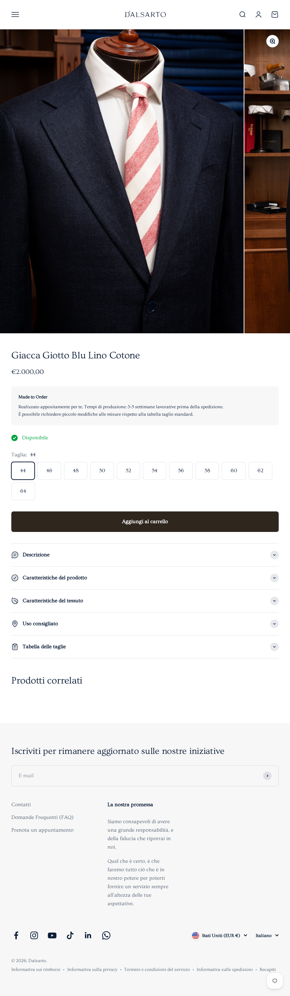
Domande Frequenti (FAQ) (42, 817)
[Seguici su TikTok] (70, 935)
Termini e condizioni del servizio (157, 969)
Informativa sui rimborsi (35, 969)
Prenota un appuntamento (42, 830)
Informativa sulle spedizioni (225, 969)
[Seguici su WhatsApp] (106, 935)
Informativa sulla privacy (92, 969)
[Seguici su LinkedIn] (88, 935)
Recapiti (268, 969)
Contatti (21, 805)
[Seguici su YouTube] (52, 935)
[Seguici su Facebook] (16, 935)
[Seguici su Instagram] (34, 935)
